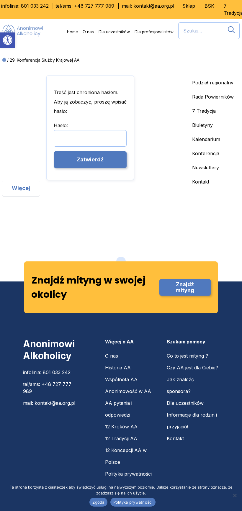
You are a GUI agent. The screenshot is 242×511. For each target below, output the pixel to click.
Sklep (188, 6)
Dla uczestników (114, 32)
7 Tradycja (204, 111)
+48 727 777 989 (94, 6)
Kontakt (200, 182)
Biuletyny (202, 125)
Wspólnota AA (121, 379)
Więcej (21, 188)
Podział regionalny (212, 83)
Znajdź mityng (185, 287)
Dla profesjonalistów (154, 32)
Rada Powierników (213, 97)
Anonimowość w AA (128, 391)
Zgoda (98, 502)
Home (72, 32)
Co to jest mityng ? (187, 356)
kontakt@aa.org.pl (153, 6)
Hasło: (61, 125)
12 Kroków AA (121, 427)
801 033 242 (35, 6)
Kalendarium (206, 139)
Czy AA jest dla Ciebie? (192, 368)
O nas (88, 32)
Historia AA (118, 368)
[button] (7, 40)
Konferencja (205, 153)
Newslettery (205, 168)
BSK (209, 6)
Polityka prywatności (128, 474)
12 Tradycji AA (121, 438)
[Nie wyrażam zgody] (235, 495)
